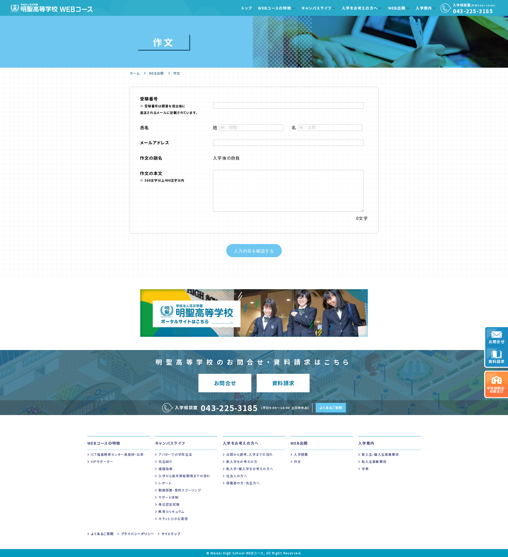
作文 (297, 461)
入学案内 (424, 8)
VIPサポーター (102, 461)
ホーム (135, 73)
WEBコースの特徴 (274, 8)
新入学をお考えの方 (241, 461)
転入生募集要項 (374, 461)
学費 (365, 468)
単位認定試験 (169, 504)
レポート (164, 483)
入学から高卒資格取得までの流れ (184, 475)
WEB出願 (396, 8)
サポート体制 (168, 497)
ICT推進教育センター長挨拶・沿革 (117, 454)
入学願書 (301, 454)
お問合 (225, 383)
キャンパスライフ (316, 8)
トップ (246, 8)
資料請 (283, 383)
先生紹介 (165, 461)
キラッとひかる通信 (173, 518)
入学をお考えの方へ (360, 8)
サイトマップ (170, 533)
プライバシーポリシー (137, 533)
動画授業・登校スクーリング (179, 490)
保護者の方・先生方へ (243, 483)
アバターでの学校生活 (175, 454)
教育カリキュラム (171, 511)
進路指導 (165, 468)
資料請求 (496, 361)
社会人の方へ (236, 475)
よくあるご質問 (330, 407)
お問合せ (497, 341)
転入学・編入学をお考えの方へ (249, 468)
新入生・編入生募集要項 (380, 454)
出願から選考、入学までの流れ (249, 454)
